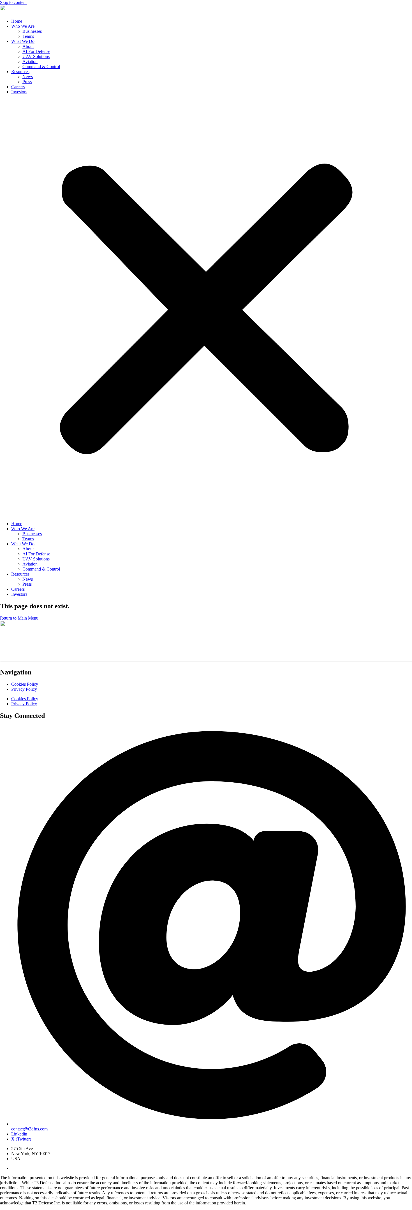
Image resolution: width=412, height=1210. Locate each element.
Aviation (30, 61)
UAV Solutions (36, 56)
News (27, 76)
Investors (19, 91)
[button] (206, 308)
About (28, 46)
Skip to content (13, 2)
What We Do (22, 41)
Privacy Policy (24, 689)
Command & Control (41, 66)
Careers (18, 86)
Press (27, 81)
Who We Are (22, 26)
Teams (28, 36)
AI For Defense (36, 51)
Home (16, 21)
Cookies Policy (24, 684)
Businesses (32, 31)
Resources (20, 71)
